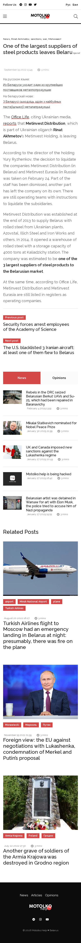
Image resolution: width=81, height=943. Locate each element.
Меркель (31, 724)
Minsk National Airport (33, 601)
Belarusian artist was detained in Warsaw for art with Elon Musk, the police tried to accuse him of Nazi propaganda (51, 504)
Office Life (20, 117)
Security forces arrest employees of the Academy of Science (36, 327)
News (6, 39)
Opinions (59, 378)
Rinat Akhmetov (20, 39)
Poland (33, 835)
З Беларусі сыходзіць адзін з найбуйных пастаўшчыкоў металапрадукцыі (32, 104)
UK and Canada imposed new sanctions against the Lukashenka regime (49, 451)
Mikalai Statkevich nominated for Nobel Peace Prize (51, 425)
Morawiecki (12, 724)
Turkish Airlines (14, 608)
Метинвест (54, 39)
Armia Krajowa (13, 835)
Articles (36, 895)
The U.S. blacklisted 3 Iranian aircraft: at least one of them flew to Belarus (38, 350)
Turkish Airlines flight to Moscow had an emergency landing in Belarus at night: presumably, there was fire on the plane (38, 635)
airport (9, 601)
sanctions (36, 39)
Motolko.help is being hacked (48, 474)
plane (56, 601)
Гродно (48, 835)
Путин (46, 724)
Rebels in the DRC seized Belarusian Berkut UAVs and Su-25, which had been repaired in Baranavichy (50, 398)
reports (9, 123)
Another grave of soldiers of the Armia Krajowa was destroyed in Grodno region (36, 857)
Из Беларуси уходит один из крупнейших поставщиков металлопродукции (33, 87)
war (45, 39)
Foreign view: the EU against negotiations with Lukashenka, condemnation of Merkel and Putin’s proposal (39, 749)
